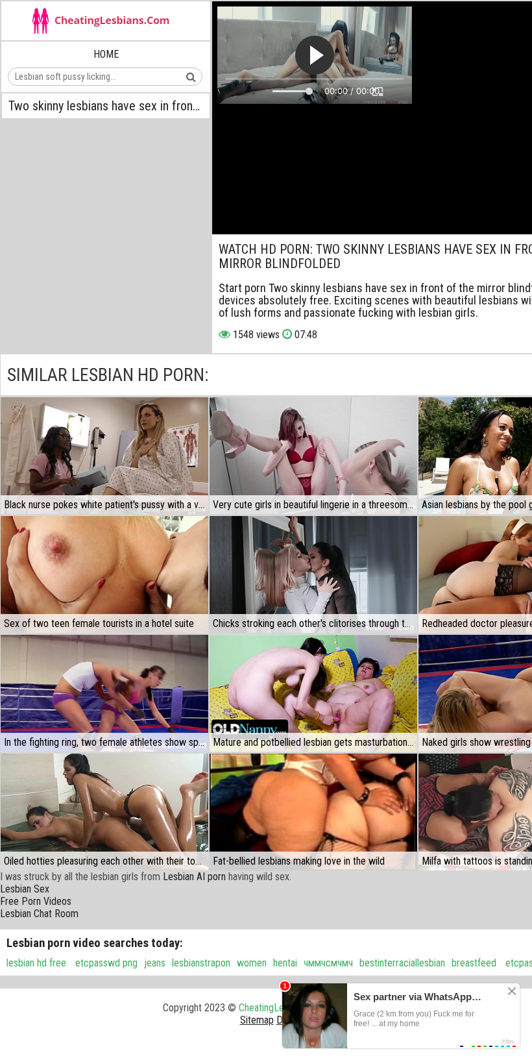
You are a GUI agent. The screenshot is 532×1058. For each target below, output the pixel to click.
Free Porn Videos (35, 901)
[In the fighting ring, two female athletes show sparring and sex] (104, 693)
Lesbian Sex (24, 889)
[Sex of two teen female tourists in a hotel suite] (104, 574)
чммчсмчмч (328, 963)
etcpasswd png (105, 963)
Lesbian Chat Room (39, 913)
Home (106, 54)
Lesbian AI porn (194, 876)
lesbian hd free (36, 963)
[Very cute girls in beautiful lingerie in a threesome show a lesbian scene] (313, 455)
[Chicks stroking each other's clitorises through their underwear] (313, 574)
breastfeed (474, 963)
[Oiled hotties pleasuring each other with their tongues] (104, 812)
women (252, 963)
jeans (154, 963)
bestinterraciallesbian (402, 963)
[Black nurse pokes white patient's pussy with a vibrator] (104, 455)
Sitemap (257, 1020)
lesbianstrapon (201, 963)
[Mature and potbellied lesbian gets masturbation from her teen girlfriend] (313, 693)
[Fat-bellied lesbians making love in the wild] (313, 812)
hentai (285, 963)
